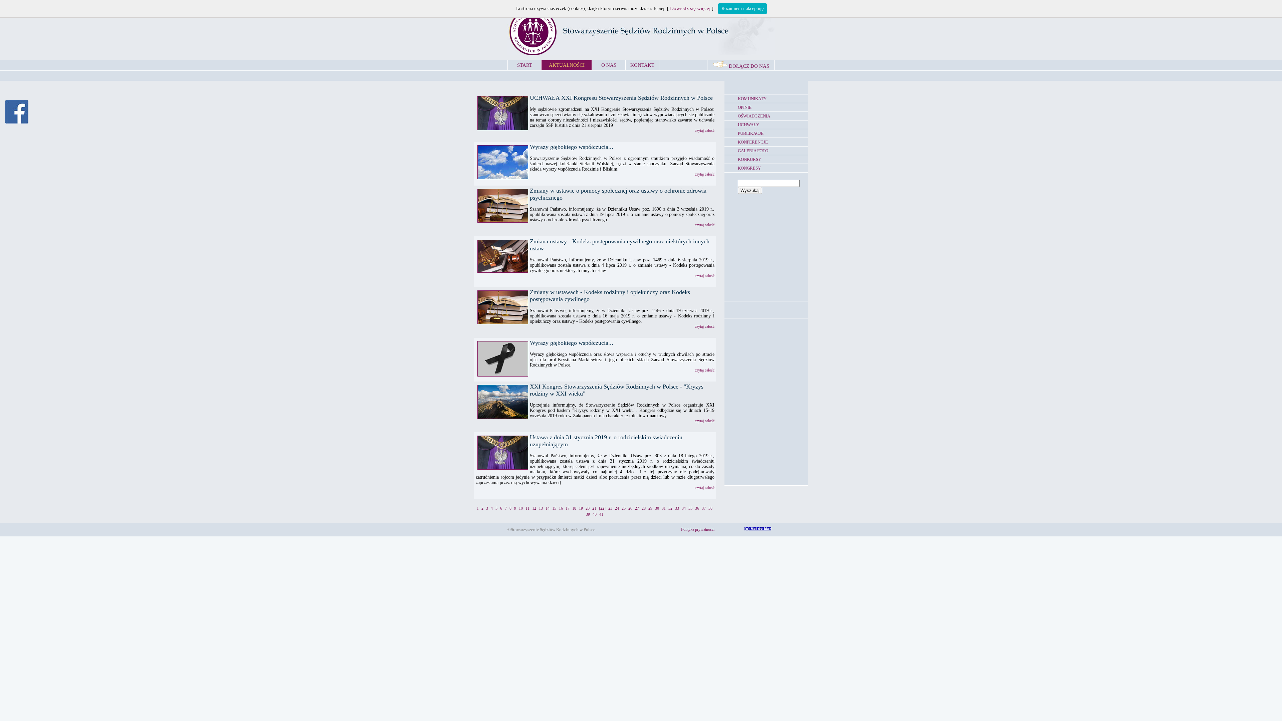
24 (617, 508)
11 (527, 508)
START (524, 65)
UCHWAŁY (748, 124)
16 (561, 508)
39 (588, 514)
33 (677, 508)
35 (690, 508)
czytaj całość (704, 130)
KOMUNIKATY (752, 98)
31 (664, 508)
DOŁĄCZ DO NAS (748, 66)
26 (630, 508)
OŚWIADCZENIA (754, 115)
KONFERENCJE (753, 142)
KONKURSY (749, 159)
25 (624, 508)
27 (637, 508)
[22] (602, 508)
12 (534, 508)
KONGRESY (749, 168)
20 (588, 508)
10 (521, 508)
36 (697, 508)
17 (568, 508)
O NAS (608, 65)
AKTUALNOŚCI (567, 65)
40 (595, 514)
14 (548, 508)
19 (581, 508)
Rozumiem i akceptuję (742, 8)
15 (554, 508)
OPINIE (745, 107)
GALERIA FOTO (753, 150)
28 (644, 508)
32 (670, 508)
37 (704, 508)
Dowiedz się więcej (690, 8)
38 (710, 508)
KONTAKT (642, 65)
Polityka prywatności (697, 529)
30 (657, 508)
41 (601, 514)
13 (541, 508)
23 (610, 508)
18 (574, 508)
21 (594, 508)
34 (684, 508)
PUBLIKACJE (751, 133)
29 (650, 508)
